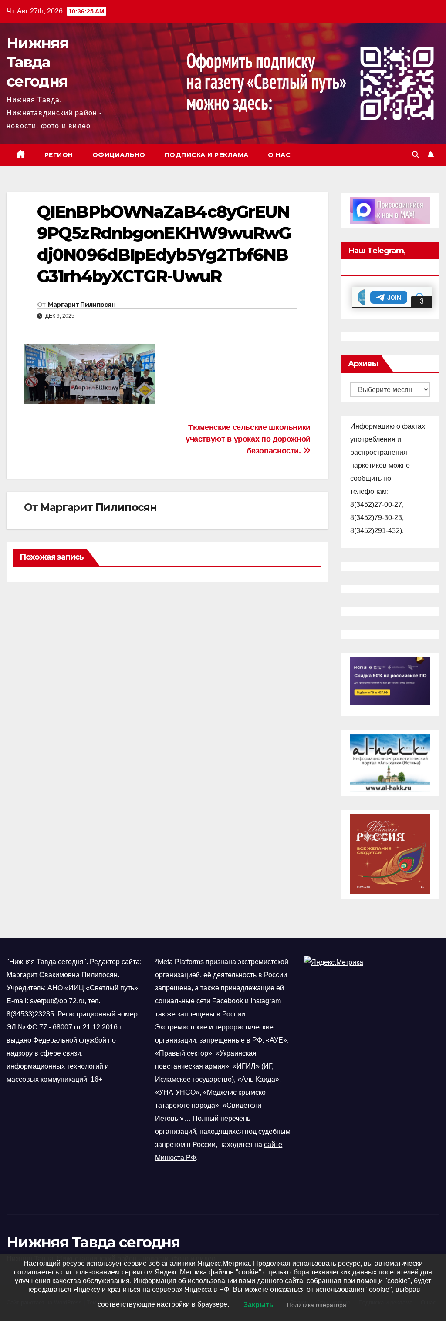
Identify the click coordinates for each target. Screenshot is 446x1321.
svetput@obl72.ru (57, 1001)
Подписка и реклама (207, 155)
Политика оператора (316, 1304)
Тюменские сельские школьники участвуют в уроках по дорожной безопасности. (248, 438)
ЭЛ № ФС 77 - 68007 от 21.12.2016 (62, 1027)
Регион (58, 155)
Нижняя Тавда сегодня (37, 62)
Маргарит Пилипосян (81, 304)
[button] (415, 154)
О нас (279, 155)
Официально (118, 155)
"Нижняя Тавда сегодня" (46, 962)
